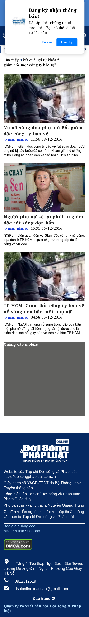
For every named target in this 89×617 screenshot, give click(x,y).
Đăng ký (67, 42)
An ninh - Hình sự (16, 139)
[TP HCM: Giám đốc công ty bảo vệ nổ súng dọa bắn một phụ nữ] (44, 276)
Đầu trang (42, 598)
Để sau (47, 42)
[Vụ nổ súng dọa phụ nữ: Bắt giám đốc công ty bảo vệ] (44, 98)
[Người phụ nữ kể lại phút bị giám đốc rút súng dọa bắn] (44, 187)
